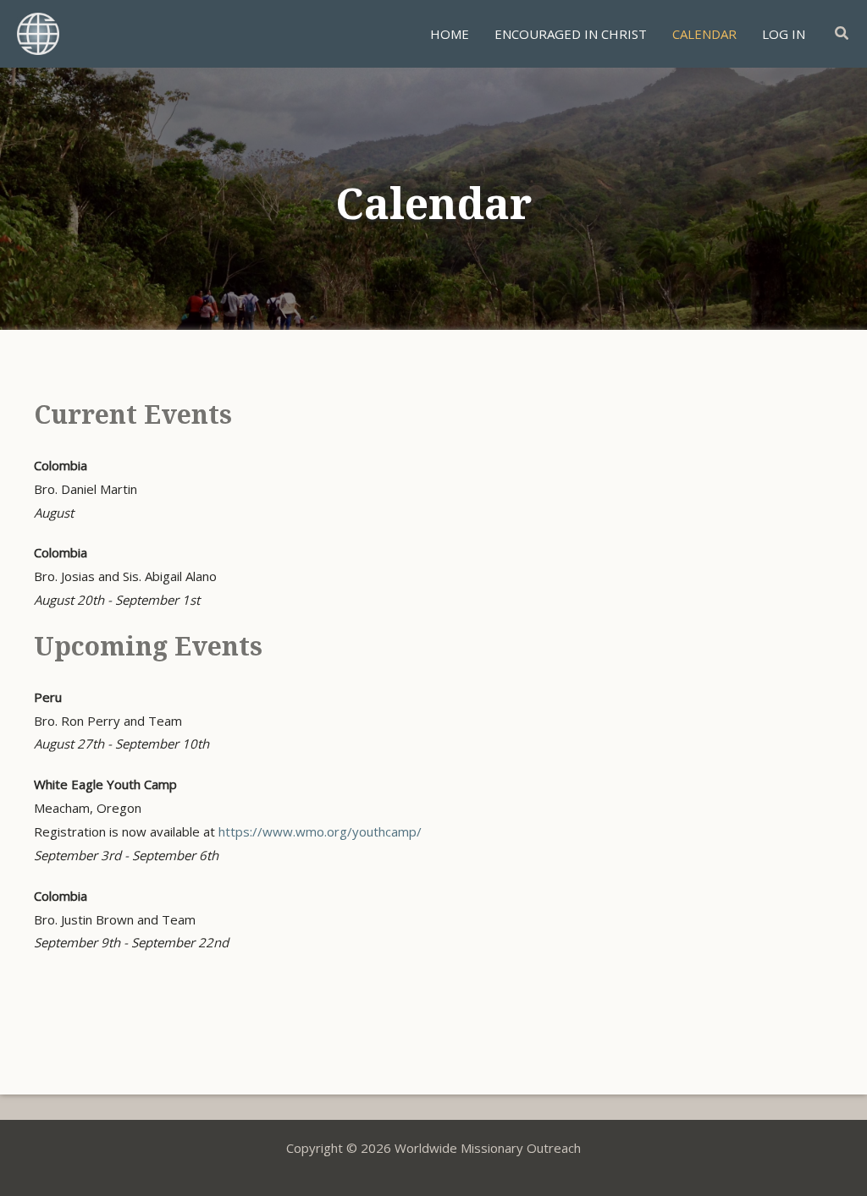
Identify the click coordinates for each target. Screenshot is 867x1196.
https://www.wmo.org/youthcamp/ (320, 831)
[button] (842, 34)
